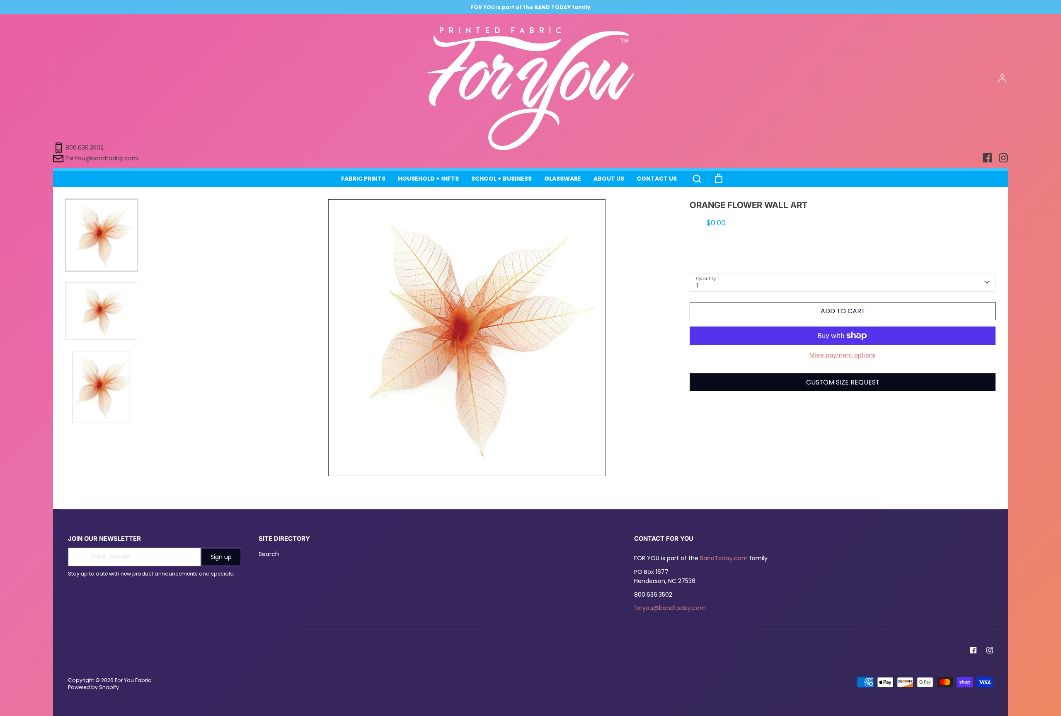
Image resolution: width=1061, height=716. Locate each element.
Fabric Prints (363, 178)
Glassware (562, 178)
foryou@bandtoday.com (670, 608)
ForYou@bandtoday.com (101, 158)
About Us (608, 178)
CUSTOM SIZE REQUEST (842, 382)
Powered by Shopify (93, 687)
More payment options (842, 355)
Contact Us (657, 178)
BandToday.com (724, 558)
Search (269, 554)
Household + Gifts (428, 178)
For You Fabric (133, 680)
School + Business (501, 178)
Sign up (221, 557)
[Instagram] (989, 650)
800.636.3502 (84, 147)
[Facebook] (973, 650)
